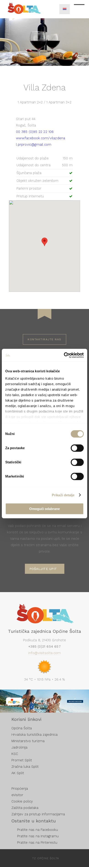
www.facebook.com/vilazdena (40, 138)
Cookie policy (22, 801)
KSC (14, 754)
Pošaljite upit (43, 569)
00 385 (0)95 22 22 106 (35, 132)
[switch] (77, 448)
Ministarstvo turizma (27, 741)
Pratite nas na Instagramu (38, 836)
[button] (44, 242)
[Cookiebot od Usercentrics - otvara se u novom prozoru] (64, 355)
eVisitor (17, 795)
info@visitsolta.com (44, 653)
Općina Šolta (21, 728)
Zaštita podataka (24, 808)
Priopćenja (19, 788)
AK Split (17, 773)
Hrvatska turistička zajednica (34, 735)
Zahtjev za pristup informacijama (38, 814)
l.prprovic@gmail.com (33, 144)
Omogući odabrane (44, 509)
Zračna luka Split (25, 767)
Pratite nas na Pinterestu (37, 842)
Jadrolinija (19, 747)
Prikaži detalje (63, 495)
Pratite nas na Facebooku (37, 830)
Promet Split (21, 760)
